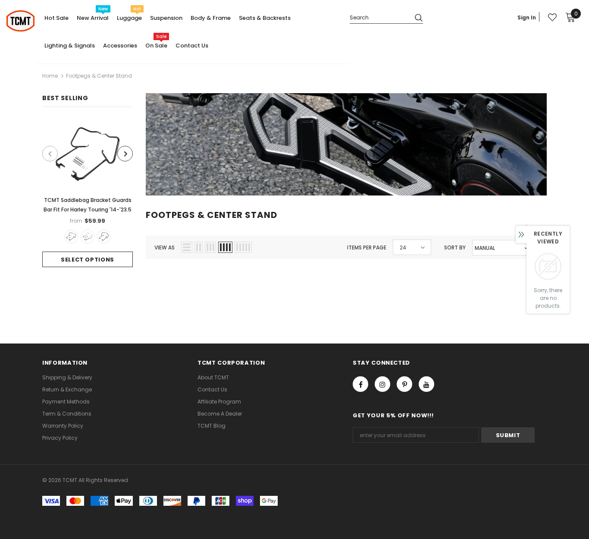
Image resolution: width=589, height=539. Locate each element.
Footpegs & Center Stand (99, 75)
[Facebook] (360, 384)
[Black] (71, 236)
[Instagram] (382, 384)
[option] (87, 193)
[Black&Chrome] (87, 236)
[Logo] (20, 21)
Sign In (526, 17)
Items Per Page (366, 247)
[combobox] (379, 17)
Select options (87, 259)
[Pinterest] (404, 384)
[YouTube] (426, 384)
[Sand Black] (103, 236)
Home (50, 75)
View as (164, 247)
